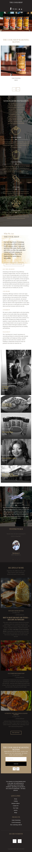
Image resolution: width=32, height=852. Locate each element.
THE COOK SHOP (16, 2)
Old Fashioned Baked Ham (16, 673)
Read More (4, 407)
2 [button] (15, 560)
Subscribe (16, 763)
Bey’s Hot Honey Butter (16, 611)
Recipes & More (16, 803)
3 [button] (17, 560)
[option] (16, 21)
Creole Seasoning (16, 137)
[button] (2, 21)
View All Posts (15, 732)
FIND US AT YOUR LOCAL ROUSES (13, 264)
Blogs (15, 812)
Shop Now (4, 390)
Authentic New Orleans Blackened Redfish (16, 714)
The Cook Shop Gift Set (16, 824)
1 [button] (12, 560)
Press (15, 799)
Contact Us (4, 477)
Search (15, 810)
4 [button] (19, 560)
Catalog (16, 801)
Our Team (15, 808)
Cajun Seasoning (16, 78)
